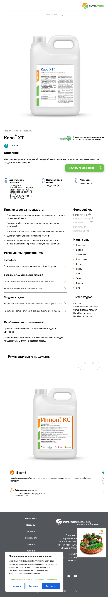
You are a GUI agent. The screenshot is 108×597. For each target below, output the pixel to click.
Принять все (51, 586)
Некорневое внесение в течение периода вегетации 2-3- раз (33, 303)
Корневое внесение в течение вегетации (23, 288)
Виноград (81, 245)
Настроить (16, 586)
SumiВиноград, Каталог (85, 310)
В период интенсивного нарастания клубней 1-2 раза (30, 266)
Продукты (27, 131)
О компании (31, 518)
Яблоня (79, 283)
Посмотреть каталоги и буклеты (88, 523)
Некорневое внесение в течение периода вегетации (29, 281)
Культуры (31, 531)
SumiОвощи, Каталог (83, 316)
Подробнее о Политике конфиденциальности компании (33, 579)
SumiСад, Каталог (82, 313)
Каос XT (77, 303)
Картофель (81, 259)
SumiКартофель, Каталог (85, 306)
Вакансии (30, 551)
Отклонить (33, 586)
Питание (17, 131)
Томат (79, 278)
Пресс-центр (31, 538)
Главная (7, 131)
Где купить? (31, 544)
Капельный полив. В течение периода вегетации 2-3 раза (32, 311)
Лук (78, 288)
